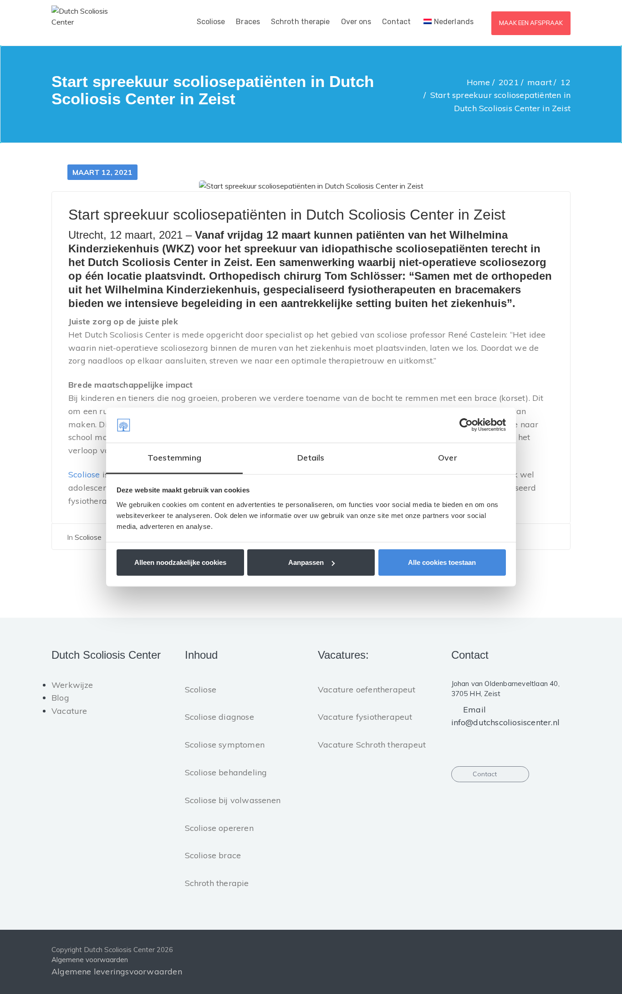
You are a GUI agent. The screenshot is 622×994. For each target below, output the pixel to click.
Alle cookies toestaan (442, 562)
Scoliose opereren (219, 828)
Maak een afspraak (531, 22)
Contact (396, 21)
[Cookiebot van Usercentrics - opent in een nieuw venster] (466, 425)
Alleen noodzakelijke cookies (180, 562)
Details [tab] (310, 457)
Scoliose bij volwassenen (233, 800)
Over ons (356, 21)
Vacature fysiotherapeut (365, 717)
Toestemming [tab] (174, 457)
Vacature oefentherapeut (367, 689)
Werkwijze (72, 685)
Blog (60, 697)
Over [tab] (447, 457)
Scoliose (211, 21)
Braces (248, 21)
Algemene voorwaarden (89, 959)
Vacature (69, 711)
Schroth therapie (300, 21)
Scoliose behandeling (226, 772)
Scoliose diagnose (219, 717)
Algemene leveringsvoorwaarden (116, 971)
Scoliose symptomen (225, 744)
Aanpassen (306, 562)
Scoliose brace (213, 855)
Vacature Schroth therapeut (372, 744)
